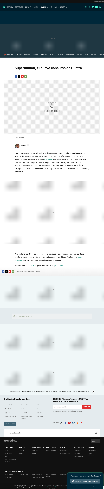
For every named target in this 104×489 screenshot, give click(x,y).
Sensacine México (37, 474)
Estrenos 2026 (55, 391)
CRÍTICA (10, 7)
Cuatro (32, 265)
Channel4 (48, 159)
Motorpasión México (65, 474)
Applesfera (7, 456)
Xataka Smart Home (10, 459)
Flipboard (93, 7)
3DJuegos (21, 450)
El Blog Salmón (92, 450)
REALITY (28, 7)
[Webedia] (99, 1)
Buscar (96, 433)
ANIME (36, 7)
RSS (77, 422)
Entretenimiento (29, 271)
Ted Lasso (60, 55)
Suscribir (86, 407)
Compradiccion (78, 456)
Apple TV (7, 413)
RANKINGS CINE (46, 7)
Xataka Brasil (8, 477)
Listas (39, 409)
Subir (94, 441)
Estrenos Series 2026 (67, 391)
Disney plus (40, 405)
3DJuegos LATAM (23, 474)
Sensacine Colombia (38, 477)
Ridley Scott (44, 55)
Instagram (85, 7)
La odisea (24, 413)
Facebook (89, 7)
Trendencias (77, 450)
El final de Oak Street (24, 55)
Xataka (7, 450)
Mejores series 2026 (27, 391)
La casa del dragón (10, 416)
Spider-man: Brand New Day (26, 417)
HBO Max (40, 413)
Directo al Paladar (51, 450)
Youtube (96, 7)
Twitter (100, 7)
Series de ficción (10, 405)
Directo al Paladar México (51, 475)
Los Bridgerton (70, 55)
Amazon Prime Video (27, 405)
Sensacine (35, 450)
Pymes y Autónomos (91, 454)
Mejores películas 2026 (42, 391)
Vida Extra (21, 453)
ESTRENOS (19, 7)
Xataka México (9, 474)
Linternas (35, 55)
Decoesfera (77, 453)
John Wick (93, 55)
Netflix (23, 409)
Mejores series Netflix (81, 391)
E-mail (25, 76)
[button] (25, 145)
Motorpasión (63, 450)
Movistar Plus (9, 409)
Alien (86, 55)
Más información (52, 487)
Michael (52, 55)
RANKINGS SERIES (60, 7)
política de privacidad (76, 411)
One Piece (79, 55)
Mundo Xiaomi (9, 462)
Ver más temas (10, 424)
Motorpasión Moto (65, 453)
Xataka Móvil (8, 453)
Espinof (34, 453)
